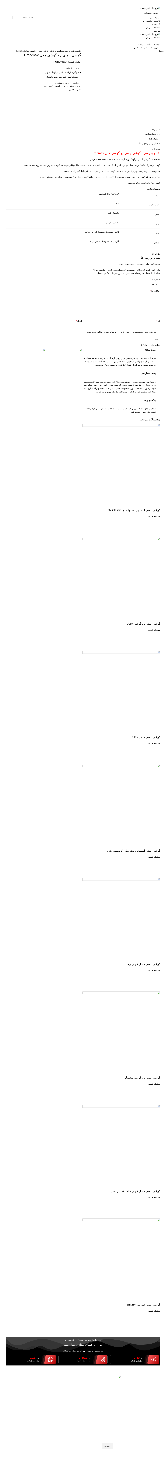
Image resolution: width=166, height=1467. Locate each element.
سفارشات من (75, 1387)
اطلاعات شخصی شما (72, 1392)
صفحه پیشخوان (74, 1377)
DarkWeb (74, 1416)
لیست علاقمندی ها (73, 1402)
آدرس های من (75, 1397)
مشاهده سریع (157, 1329)
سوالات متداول (140, 47)
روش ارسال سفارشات (32, 1382)
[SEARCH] (9, 13)
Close (161, 51)
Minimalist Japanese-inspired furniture (105, 1393)
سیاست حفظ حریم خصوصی (78, 1453)
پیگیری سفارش (74, 1382)
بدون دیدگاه (108, 1397)
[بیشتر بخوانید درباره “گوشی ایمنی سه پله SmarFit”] (157, 1322)
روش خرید (37, 1377)
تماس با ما (155, 47)
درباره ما (38, 1397)
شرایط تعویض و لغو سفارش (29, 1387)
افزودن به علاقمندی (157, 1316)
